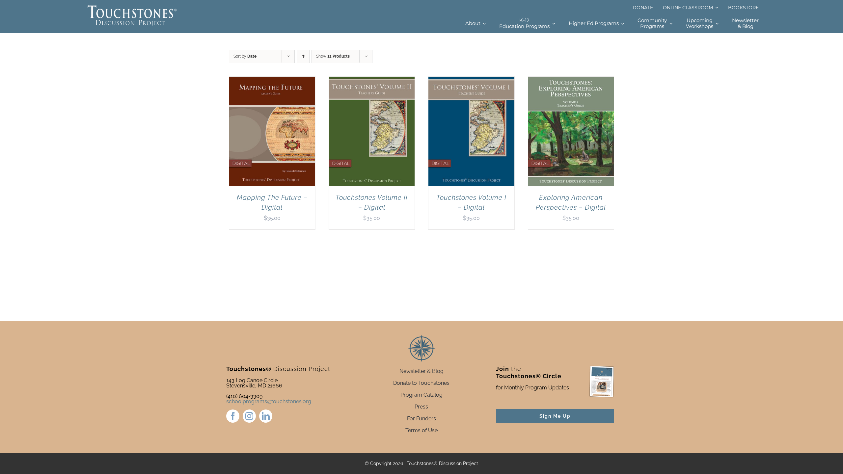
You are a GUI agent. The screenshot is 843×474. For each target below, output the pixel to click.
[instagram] (249, 416)
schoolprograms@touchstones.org (268, 401)
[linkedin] (265, 416)
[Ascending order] (303, 56)
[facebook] (232, 416)
